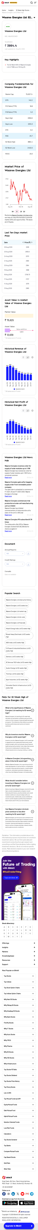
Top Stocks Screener (10, 1140)
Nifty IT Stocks (8, 1029)
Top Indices (7, 982)
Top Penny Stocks (9, 1087)
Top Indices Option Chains (12, 993)
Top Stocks (7, 976)
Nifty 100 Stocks (9, 1058)
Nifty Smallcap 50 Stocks (12, 1011)
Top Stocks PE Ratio (10, 1069)
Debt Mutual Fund (9, 1110)
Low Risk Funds (9, 1128)
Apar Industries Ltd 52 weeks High (17, 679)
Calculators (7, 1134)
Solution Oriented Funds (12, 1122)
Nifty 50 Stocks (9, 1052)
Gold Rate (7, 1163)
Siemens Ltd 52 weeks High (14, 657)
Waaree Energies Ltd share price (22, 215)
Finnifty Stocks (9, 1023)
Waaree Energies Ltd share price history (18, 600)
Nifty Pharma (8, 1046)
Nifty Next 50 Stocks (10, 999)
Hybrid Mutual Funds (10, 1116)
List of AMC (7, 1093)
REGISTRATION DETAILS (10, 1218)
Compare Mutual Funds (11, 1151)
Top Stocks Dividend (10, 1075)
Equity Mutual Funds (10, 1105)
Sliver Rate (7, 1169)
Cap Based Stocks (10, 1157)
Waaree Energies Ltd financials (15, 623)
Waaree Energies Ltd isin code (15, 617)
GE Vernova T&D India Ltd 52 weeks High (19, 662)
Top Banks (7, 1145)
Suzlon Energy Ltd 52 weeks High (16, 668)
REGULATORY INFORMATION (11, 1220)
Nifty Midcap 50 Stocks (11, 1005)
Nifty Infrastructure (10, 1064)
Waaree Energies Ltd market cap (16, 611)
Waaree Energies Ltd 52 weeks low (17, 605)
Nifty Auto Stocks (9, 1034)
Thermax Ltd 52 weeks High (15, 674)
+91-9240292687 (7, 1187)
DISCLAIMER (23, 1218)
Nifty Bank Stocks (9, 1017)
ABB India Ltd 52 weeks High (15, 642)
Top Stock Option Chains (12, 988)
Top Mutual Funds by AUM (12, 1099)
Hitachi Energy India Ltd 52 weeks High (18, 628)
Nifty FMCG (7, 1040)
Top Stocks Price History (11, 1081)
